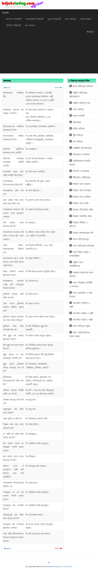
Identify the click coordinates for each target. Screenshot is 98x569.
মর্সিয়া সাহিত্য (78, 128)
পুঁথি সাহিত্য (77, 135)
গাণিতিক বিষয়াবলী (13, 25)
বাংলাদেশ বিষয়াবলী (13, 19)
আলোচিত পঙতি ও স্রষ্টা (82, 319)
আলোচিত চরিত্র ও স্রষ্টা (82, 313)
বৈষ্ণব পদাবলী (78, 115)
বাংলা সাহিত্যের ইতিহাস (82, 86)
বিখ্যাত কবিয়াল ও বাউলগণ (78, 224)
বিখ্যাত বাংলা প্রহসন (81, 183)
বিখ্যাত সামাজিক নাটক (82, 216)
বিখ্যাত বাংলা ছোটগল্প (81, 196)
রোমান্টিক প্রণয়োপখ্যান (82, 147)
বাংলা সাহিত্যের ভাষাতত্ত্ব (83, 245)
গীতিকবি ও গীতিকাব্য (81, 177)
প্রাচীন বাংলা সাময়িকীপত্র (76, 264)
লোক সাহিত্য (78, 109)
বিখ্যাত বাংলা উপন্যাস (81, 190)
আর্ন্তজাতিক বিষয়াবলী (34, 19)
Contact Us (67, 566)
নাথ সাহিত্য (77, 141)
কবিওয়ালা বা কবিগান (81, 154)
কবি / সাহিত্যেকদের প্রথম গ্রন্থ (79, 334)
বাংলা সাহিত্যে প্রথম (81, 325)
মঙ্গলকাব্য (76, 122)
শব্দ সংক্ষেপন (30, 25)
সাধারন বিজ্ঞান (85, 19)
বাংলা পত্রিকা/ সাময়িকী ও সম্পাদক (80, 284)
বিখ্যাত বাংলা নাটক (80, 203)
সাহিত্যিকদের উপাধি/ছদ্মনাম (79, 162)
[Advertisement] (49, 54)
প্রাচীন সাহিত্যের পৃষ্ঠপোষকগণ (78, 94)
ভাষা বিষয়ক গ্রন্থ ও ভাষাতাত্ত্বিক (79, 254)
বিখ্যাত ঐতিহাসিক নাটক (82, 209)
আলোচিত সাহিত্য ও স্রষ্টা (79, 304)
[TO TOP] (49, 563)
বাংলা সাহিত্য (70, 19)
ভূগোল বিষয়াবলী (54, 19)
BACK (91, 32)
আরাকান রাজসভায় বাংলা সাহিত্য (81, 274)
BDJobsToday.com (54, 566)
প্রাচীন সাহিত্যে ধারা (81, 102)
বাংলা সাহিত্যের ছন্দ (80, 239)
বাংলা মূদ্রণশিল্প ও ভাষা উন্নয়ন (80, 294)
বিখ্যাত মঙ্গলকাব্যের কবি (82, 232)
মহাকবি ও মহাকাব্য (80, 171)
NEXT (57, 88)
